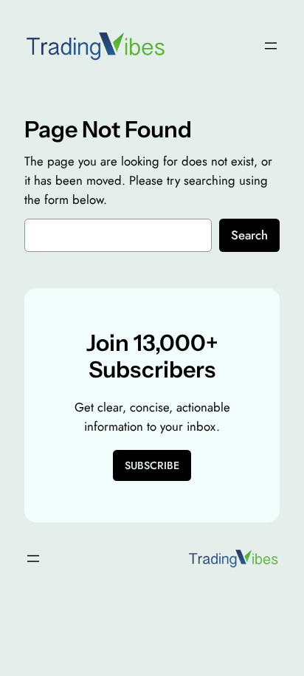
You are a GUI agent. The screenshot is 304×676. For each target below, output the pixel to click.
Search (249, 235)
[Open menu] (271, 46)
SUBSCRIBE (152, 465)
